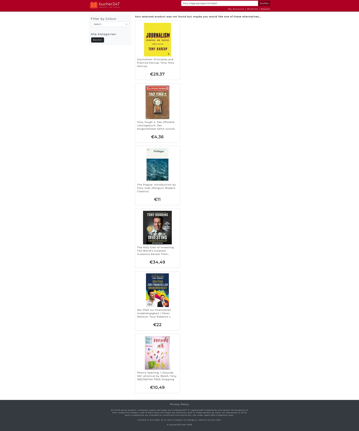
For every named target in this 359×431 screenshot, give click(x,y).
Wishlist (252, 9)
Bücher (97, 39)
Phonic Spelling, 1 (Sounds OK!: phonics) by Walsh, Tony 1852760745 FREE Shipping (157, 376)
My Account (236, 9)
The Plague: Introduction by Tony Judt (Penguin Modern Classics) (156, 188)
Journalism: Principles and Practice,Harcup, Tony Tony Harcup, (155, 62)
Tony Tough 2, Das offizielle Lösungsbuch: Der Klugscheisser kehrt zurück (156, 125)
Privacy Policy (179, 404)
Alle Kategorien (103, 34)
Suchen (264, 3)
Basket (265, 9)
